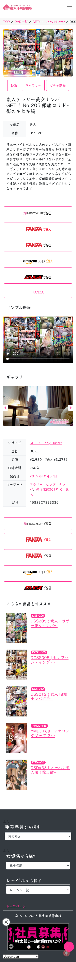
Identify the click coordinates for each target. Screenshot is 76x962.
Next (71, 408)
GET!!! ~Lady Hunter (46, 442)
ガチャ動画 (57, 85)
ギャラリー (33, 85)
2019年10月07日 (43, 476)
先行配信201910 (49, 489)
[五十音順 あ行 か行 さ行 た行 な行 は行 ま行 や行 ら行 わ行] (38, 865)
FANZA (38, 292)
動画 (14, 85)
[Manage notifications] (66, 953)
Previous (5, 408)
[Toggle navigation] (68, 6)
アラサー (36, 484)
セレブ (51, 484)
